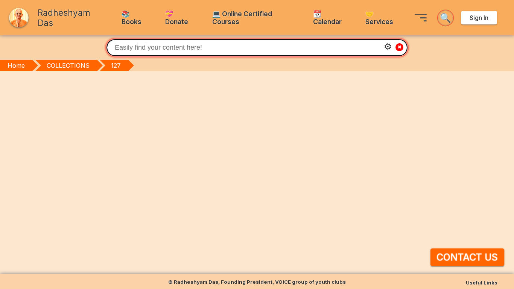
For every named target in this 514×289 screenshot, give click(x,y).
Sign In (479, 17)
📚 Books (131, 18)
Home (16, 65)
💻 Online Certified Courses (242, 18)
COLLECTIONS (68, 65)
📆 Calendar (327, 18)
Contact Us (467, 257)
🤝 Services (379, 18)
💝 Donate (176, 18)
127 (116, 65)
